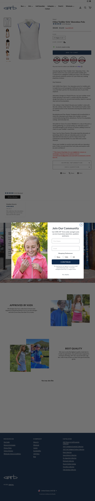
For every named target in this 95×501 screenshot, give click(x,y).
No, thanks (65, 274)
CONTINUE (66, 262)
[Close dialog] (81, 224)
